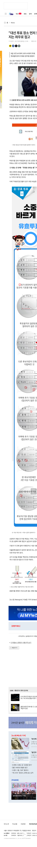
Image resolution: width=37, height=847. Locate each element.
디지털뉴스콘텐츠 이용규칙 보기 (21, 642)
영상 (17, 14)
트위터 (16, 46)
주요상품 (14, 824)
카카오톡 (10, 46)
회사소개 (6, 824)
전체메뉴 (6, 14)
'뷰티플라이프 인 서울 (19, 795)
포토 (25, 14)
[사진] (20, 743)
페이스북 (13, 46)
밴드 (19, 46)
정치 (30, 14)
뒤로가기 (14, 647)
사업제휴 (23, 824)
